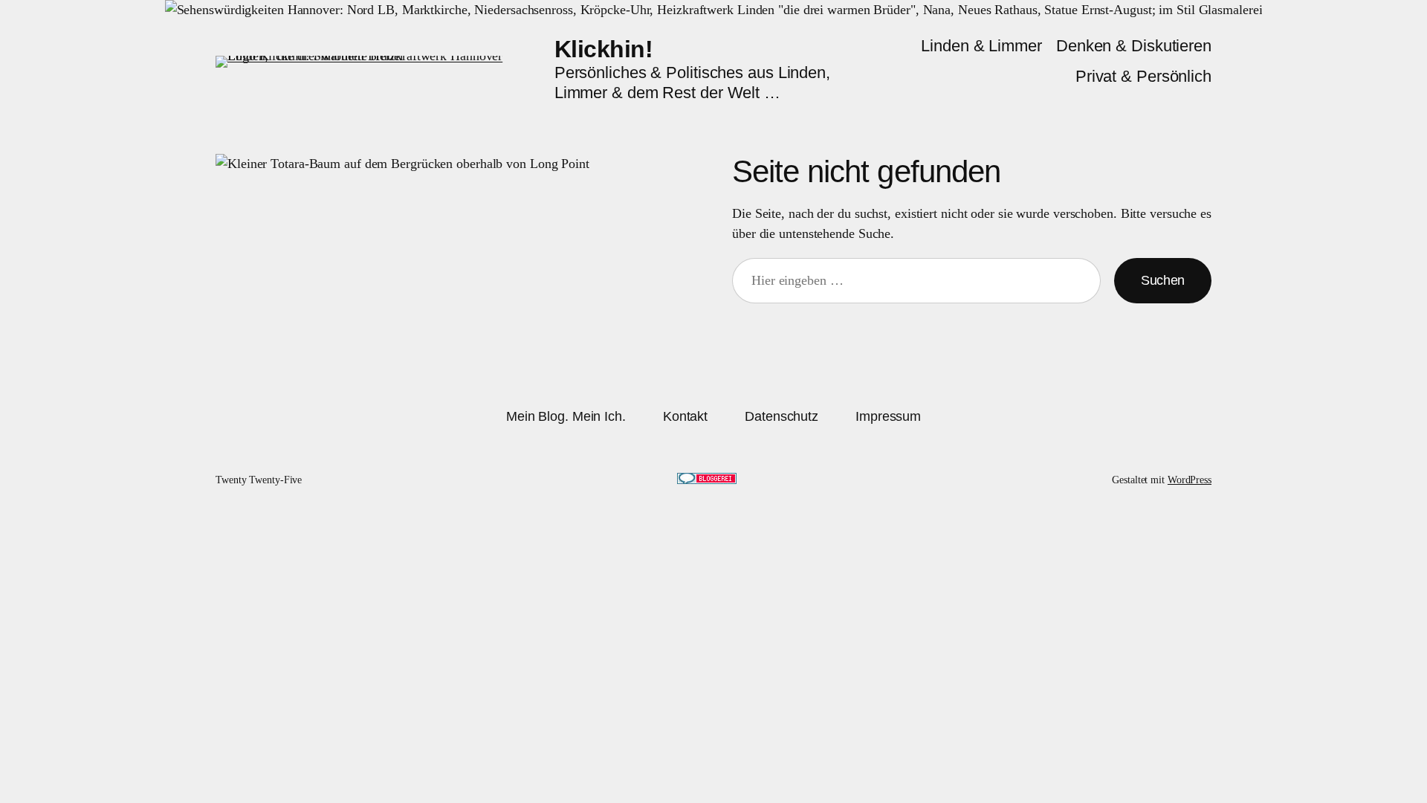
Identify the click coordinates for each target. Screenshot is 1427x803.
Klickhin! (603, 49)
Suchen (1163, 280)
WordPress (1189, 480)
